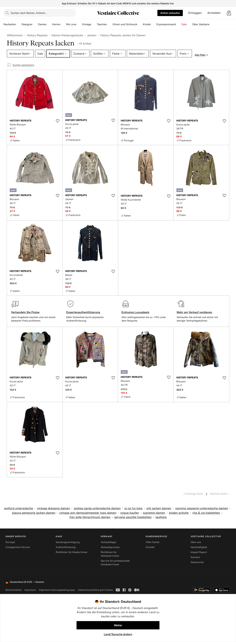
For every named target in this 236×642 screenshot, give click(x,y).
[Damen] (49, 24)
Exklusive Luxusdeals (135, 312)
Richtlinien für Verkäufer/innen (110, 554)
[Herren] (63, 24)
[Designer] (35, 24)
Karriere (195, 557)
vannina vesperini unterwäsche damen (201, 508)
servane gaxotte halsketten (133, 517)
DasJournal (197, 562)
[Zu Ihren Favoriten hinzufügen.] (58, 121)
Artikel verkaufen (170, 13)
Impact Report (199, 552)
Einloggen (195, 13)
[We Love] (79, 24)
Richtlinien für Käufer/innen (71, 552)
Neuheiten (9, 24)
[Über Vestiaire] (212, 24)
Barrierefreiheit (14, 590)
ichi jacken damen (158, 508)
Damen (42, 24)
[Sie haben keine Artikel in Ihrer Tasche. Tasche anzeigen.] (228, 13)
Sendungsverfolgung (67, 542)
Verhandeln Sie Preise (25, 312)
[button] (228, 13)
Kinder (147, 24)
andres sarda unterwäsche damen (97, 508)
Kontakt (150, 547)
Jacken (91, 35)
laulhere (161, 517)
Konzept (10, 542)
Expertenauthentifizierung (83, 312)
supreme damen (154, 513)
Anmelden (214, 13)
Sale (184, 24)
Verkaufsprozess (110, 547)
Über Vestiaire (200, 24)
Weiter (118, 625)
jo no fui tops (133, 508)
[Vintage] (94, 24)
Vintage (86, 24)
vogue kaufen (129, 513)
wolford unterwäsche (18, 508)
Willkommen (15, 35)
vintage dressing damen (53, 508)
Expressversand (166, 24)
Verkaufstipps (108, 542)
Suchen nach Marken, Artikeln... (29, 13)
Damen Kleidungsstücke (67, 35)
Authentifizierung (65, 547)
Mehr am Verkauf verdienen (194, 312)
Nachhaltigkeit (199, 547)
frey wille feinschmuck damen (89, 517)
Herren (56, 24)
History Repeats (37, 35)
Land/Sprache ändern (118, 634)
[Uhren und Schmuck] (140, 24)
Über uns (196, 542)
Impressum (30, 590)
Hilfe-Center (152, 542)
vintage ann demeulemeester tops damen (87, 513)
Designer (27, 24)
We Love (71, 24)
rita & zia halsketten (206, 513)
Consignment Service (18, 547)
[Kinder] (153, 24)
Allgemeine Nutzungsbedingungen (57, 590)
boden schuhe (178, 513)
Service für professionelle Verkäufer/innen (115, 562)
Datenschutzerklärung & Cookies (95, 590)
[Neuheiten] (18, 24)
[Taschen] (109, 24)
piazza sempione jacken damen (33, 513)
